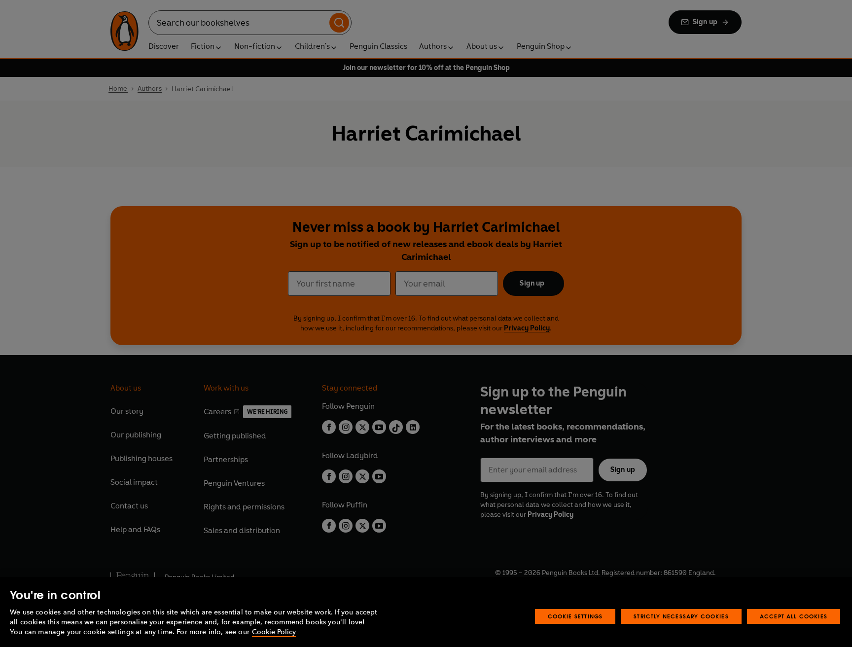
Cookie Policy (274, 632)
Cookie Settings (575, 616)
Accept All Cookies (793, 616)
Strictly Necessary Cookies (681, 616)
